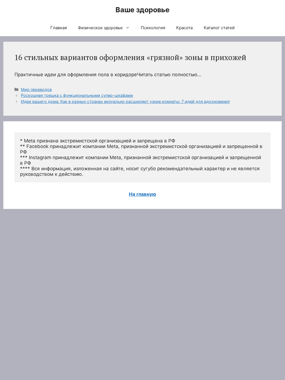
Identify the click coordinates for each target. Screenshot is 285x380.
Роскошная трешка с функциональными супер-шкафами (77, 95)
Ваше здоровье (142, 10)
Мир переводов (36, 89)
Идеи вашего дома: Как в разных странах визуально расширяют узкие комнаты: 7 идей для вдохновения (125, 101)
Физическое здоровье (100, 27)
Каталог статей (219, 27)
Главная (58, 27)
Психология (153, 27)
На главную (142, 194)
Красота (184, 27)
